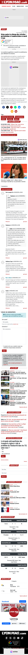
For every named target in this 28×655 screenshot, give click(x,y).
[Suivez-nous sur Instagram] (14, 639)
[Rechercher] (26, 2)
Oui (2, 449)
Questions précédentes (4, 459)
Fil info (13, 6)
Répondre (8, 221)
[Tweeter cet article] (7, 107)
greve (17, 119)
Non (3, 451)
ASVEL (11, 395)
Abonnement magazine (6, 6)
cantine (10, 119)
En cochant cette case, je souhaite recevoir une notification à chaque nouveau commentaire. (13, 346)
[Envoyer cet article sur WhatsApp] (15, 107)
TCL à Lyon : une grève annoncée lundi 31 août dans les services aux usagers (18, 373)
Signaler (25, 221)
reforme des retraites (7, 117)
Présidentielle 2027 (14, 492)
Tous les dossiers (22, 514)
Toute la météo (23, 596)
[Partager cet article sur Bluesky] (19, 107)
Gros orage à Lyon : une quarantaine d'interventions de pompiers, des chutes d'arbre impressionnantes (18, 392)
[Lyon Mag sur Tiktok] (22, 639)
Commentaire (5, 326)
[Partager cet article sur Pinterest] (11, 107)
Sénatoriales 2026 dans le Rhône (17, 497)
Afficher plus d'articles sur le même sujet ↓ (9, 135)
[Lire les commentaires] (16, 111)
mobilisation (20, 117)
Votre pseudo (5, 319)
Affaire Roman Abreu (15, 486)
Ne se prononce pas (6, 453)
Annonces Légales (20, 6)
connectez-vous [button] (15, 324)
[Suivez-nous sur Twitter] (10, 639)
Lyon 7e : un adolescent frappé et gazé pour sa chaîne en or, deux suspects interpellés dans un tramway (18, 386)
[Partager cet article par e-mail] (12, 111)
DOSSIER (11, 484)
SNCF (3, 119)
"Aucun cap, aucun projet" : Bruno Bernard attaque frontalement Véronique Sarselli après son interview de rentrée (14, 431)
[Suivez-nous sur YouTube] (18, 639)
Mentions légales (16, 648)
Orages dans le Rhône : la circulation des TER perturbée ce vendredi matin (13, 128)
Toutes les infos (22, 407)
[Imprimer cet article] (24, 107)
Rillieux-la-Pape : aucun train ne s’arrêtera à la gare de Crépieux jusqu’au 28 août (12, 125)
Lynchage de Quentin (15, 509)
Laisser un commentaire (6, 189)
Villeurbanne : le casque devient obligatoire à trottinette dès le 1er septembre (18, 403)
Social (4, 29)
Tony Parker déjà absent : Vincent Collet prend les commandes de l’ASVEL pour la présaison (18, 398)
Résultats (25, 461)
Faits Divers (12, 382)
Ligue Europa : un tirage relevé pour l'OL (18, 378)
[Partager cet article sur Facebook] (3, 107)
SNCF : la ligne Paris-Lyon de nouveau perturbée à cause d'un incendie (13, 131)
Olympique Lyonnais (14, 503)
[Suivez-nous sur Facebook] (14, 612)
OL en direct (12, 376)
